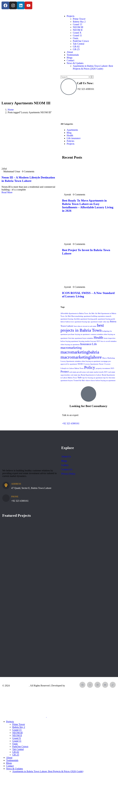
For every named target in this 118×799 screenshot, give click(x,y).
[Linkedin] (21, 5)
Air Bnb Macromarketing (74, 316)
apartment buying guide (88, 319)
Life (94, 344)
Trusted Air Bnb (79, 380)
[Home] (25, 34)
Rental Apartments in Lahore (91, 375)
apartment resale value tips (100, 322)
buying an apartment (82, 334)
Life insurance (74, 138)
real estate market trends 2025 (97, 372)
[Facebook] (5, 5)
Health (70, 135)
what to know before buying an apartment (100, 380)
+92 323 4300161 (70, 423)
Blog (69, 132)
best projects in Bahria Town (82, 328)
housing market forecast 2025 (89, 341)
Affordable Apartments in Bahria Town (74, 313)
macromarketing (71, 348)
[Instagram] (13, 5)
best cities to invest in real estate (85, 326)
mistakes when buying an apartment (87, 361)
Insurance (85, 344)
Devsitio (70, 685)
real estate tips (75, 375)
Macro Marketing (19, 685)
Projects (70, 143)
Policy (89, 367)
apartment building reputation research (97, 316)
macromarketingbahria (80, 352)
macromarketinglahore (81, 357)
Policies (70, 141)
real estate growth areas (77, 372)
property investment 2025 (105, 368)
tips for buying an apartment (92, 378)
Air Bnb (91, 313)
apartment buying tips (82, 322)
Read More (7, 192)
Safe (80, 377)
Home (11, 109)
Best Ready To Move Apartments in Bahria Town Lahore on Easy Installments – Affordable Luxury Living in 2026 (87, 205)
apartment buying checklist (70, 319)
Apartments (72, 130)
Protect (65, 371)
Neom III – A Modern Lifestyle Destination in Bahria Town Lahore (28, 179)
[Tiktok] (113, 685)
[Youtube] (28, 5)
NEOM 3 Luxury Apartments (88, 364)
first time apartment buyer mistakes (80, 338)
